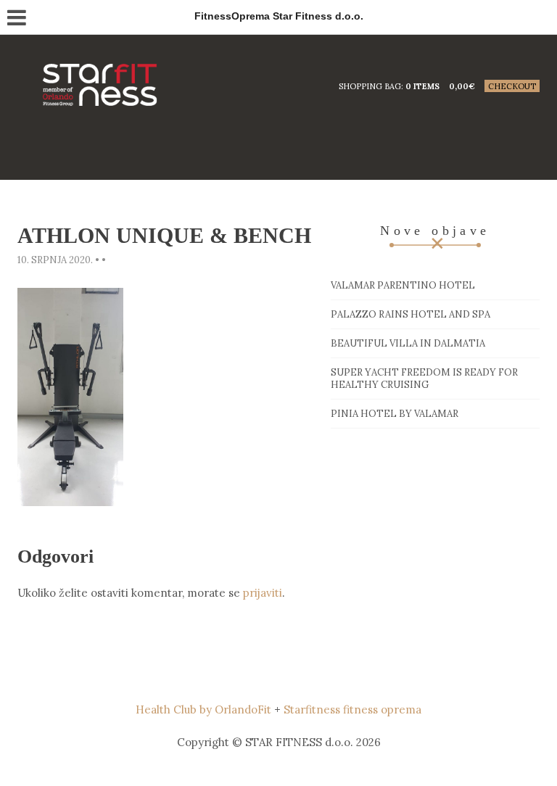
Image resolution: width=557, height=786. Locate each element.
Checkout (512, 86)
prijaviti (262, 593)
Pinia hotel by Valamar (394, 414)
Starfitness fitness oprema (352, 709)
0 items (422, 86)
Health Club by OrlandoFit (203, 709)
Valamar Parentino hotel (403, 285)
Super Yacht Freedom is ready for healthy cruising (424, 378)
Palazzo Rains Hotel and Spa (410, 314)
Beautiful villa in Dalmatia (408, 343)
